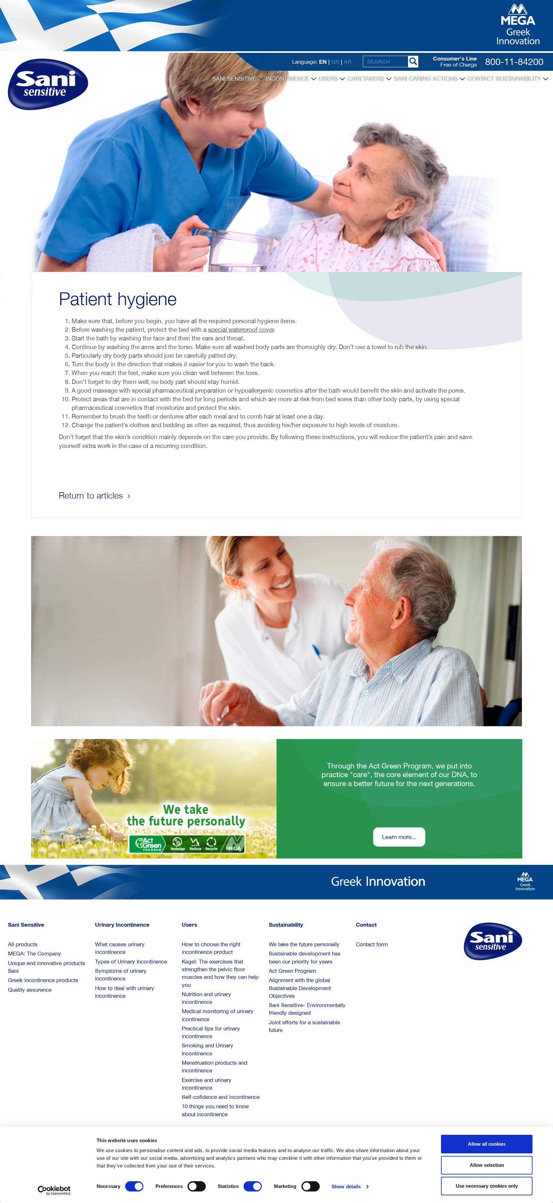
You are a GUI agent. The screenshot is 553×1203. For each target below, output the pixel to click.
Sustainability (518, 78)
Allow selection (487, 1165)
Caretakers (366, 78)
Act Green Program (292, 971)
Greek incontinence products (43, 980)
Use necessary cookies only (487, 1186)
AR (347, 61)
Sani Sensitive (235, 78)
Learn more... (399, 836)
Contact (480, 78)
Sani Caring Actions (426, 78)
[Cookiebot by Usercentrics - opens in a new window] (54, 1190)
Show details (346, 1186)
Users (328, 78)
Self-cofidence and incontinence (221, 1097)
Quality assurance (30, 990)
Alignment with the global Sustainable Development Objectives (300, 988)
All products (22, 944)
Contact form (372, 944)
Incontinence (288, 78)
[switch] (197, 1186)
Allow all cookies (487, 1144)
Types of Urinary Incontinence (131, 961)
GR (335, 61)
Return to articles (92, 495)
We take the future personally (304, 944)
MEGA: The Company (34, 953)
